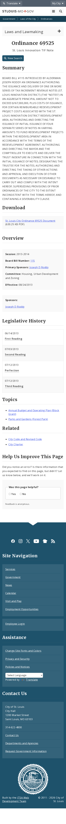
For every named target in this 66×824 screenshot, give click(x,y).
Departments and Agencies (21, 743)
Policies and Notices (17, 667)
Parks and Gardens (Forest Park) (28, 419)
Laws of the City (28, 18)
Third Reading (14, 386)
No (24, 494)
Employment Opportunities (22, 609)
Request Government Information (26, 751)
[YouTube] (36, 541)
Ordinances (46, 18)
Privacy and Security (17, 659)
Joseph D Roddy (39, 267)
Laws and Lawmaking (24, 31)
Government (9, 18)
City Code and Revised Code (25, 439)
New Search (15, 58)
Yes (13, 494)
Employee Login (15, 623)
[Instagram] (20, 541)
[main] (33, 269)
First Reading (13, 338)
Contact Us (12, 735)
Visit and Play (13, 601)
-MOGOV (18, 11)
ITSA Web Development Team (15, 799)
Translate (32, 679)
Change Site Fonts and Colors (23, 650)
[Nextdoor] (45, 541)
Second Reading (15, 354)
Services (10, 569)
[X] (28, 541)
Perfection (12, 370)
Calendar (10, 593)
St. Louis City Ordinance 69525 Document (30, 220)
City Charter (15, 444)
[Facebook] (13, 541)
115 (32, 260)
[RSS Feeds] (53, 541)
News (8, 585)
